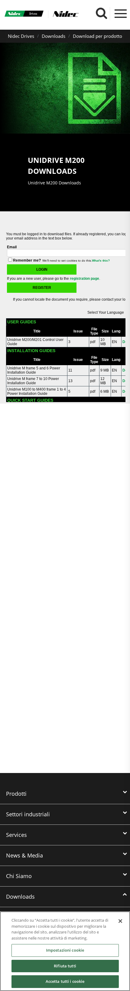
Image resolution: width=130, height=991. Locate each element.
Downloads (53, 36)
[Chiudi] (120, 921)
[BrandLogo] (24, 14)
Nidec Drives (21, 36)
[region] (65, 951)
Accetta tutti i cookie (65, 981)
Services (16, 834)
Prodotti (16, 793)
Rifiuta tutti (65, 966)
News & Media (24, 855)
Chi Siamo (19, 876)
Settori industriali (28, 814)
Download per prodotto (97, 36)
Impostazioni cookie (65, 950)
